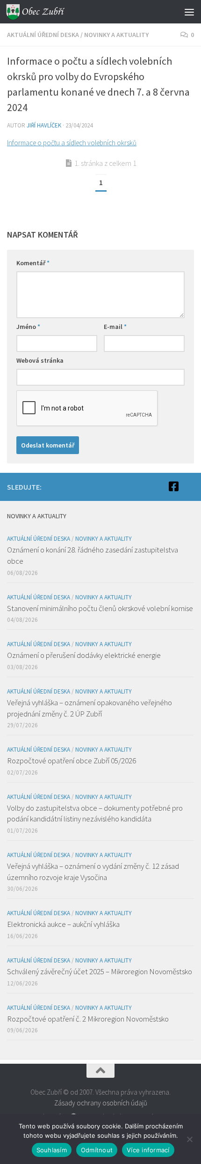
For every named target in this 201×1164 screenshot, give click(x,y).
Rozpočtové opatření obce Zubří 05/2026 (71, 760)
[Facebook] (173, 486)
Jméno (28, 326)
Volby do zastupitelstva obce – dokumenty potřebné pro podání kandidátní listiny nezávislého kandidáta (95, 813)
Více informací (148, 1150)
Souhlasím (51, 1150)
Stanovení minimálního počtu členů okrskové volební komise (100, 608)
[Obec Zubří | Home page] (46, 12)
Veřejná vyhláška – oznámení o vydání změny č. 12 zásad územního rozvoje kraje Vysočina (93, 871)
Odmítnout (97, 1150)
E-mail (115, 326)
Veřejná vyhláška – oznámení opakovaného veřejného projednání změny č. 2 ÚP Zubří (89, 708)
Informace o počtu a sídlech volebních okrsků (71, 142)
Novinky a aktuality (116, 34)
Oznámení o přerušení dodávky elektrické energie (84, 655)
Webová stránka (40, 360)
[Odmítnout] (189, 1139)
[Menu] (189, 11)
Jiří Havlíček (44, 125)
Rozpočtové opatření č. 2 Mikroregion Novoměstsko (88, 1019)
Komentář (33, 263)
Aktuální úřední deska (43, 34)
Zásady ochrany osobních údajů (100, 1102)
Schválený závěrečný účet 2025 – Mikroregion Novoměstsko (99, 971)
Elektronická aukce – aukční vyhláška (63, 924)
